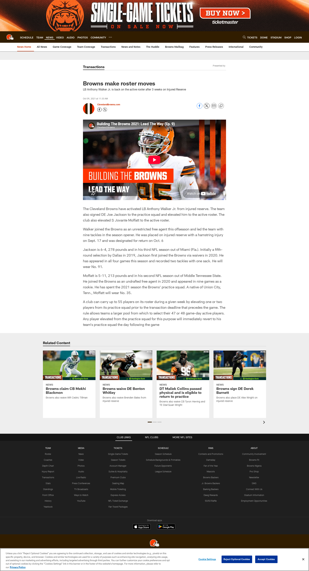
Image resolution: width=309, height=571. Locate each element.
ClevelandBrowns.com (108, 104)
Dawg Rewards (211, 495)
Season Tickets (118, 460)
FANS (210, 448)
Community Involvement (254, 454)
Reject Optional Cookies (237, 559)
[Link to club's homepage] (10, 37)
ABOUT (254, 448)
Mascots (211, 471)
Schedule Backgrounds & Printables (163, 460)
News (81, 454)
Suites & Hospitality (118, 471)
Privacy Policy (18, 567)
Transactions (48, 477)
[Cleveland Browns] (154, 543)
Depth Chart (48, 465)
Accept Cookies (266, 559)
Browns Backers (211, 477)
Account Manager (118, 465)
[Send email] (214, 107)
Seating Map (118, 483)
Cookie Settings (207, 559)
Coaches (48, 460)
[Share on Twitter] (207, 107)
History (48, 500)
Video (81, 460)
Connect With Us (254, 489)
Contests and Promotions (210, 454)
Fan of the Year (211, 465)
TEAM (48, 448)
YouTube (81, 500)
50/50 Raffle (211, 500)
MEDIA (81, 448)
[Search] (244, 37)
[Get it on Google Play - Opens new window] (166, 528)
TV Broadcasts (81, 489)
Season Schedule (163, 454)
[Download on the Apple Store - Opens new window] (141, 527)
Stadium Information (254, 495)
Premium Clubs (118, 477)
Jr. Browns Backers (211, 483)
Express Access (118, 495)
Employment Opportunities (254, 500)
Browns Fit (254, 460)
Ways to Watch (81, 495)
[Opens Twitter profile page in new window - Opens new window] (105, 109)
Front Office (48, 495)
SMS (254, 483)
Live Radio (81, 477)
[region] (154, 559)
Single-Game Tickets (118, 454)
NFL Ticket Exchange (118, 500)
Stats (48, 483)
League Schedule (163, 471)
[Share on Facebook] (199, 107)
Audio (81, 471)
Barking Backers (211, 489)
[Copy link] (221, 106)
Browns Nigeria (254, 465)
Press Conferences (81, 483)
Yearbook (48, 506)
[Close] (303, 559)
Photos (81, 465)
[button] (149, 422)
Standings (48, 489)
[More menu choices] (110, 37)
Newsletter (254, 477)
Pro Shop (254, 471)
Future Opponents (163, 465)
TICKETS (118, 448)
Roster (48, 454)
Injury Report (48, 471)
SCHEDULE (163, 448)
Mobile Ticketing (118, 489)
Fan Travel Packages (118, 506)
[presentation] (264, 423)
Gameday (210, 460)
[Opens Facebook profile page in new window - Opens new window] (99, 109)
